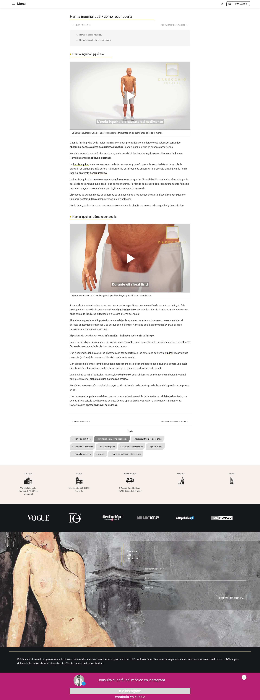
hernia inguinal (81, 164)
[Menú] (13, 4)
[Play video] (130, 95)
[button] (222, 3)
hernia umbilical (98, 173)
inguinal (169, 352)
